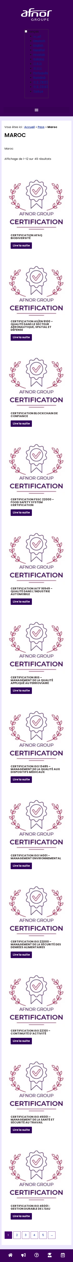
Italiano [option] (38, 59)
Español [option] (39, 50)
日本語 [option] (37, 64)
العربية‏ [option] (37, 36)
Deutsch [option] (39, 41)
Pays (41, 127)
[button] (36, 110)
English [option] (38, 45)
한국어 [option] (37, 68)
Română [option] (39, 77)
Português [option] (40, 73)
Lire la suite (21, 245)
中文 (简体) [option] (40, 87)
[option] (40, 36)
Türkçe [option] (38, 91)
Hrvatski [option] (39, 55)
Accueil (29, 127)
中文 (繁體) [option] (40, 82)
